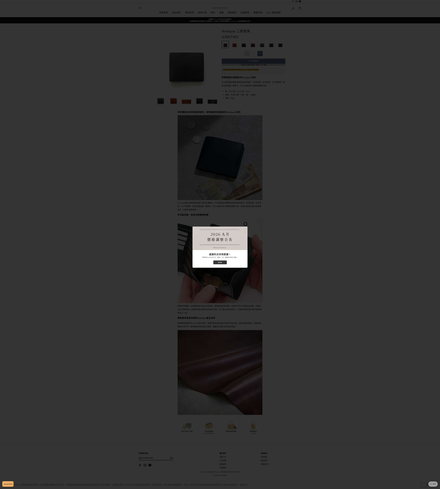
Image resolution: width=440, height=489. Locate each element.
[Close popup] (245, 224)
